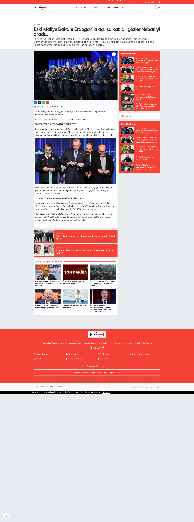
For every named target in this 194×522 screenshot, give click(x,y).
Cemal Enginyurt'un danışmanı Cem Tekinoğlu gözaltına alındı (47, 307)
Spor (123, 7)
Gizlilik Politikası (39, 386)
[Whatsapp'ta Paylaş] (43, 102)
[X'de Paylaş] (39, 102)
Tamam (106, 392)
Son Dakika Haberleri (75, 359)
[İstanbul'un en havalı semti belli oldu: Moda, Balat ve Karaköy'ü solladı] (103, 272)
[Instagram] (99, 347)
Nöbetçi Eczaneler (42, 354)
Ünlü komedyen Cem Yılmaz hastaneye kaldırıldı (73, 282)
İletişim (60, 386)
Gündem (79, 7)
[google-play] (102, 366)
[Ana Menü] (159, 7)
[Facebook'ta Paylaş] (35, 102)
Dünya (102, 7)
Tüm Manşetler (41, 359)
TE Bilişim (145, 387)
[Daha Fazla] (47, 102)
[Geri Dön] (6, 516)
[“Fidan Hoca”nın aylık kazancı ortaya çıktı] (75, 296)
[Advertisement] (139, 188)
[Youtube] (102, 347)
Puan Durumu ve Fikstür (140, 354)
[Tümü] (158, 116)
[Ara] (156, 7)
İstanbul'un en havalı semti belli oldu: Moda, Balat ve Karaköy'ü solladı (102, 283)
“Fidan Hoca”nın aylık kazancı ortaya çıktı (74, 307)
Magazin (116, 7)
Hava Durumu (73, 354)
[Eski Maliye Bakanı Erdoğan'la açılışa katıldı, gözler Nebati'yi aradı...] (76, 75)
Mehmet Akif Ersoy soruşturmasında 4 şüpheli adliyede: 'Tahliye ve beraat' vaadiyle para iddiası (101, 309)
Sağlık (109, 7)
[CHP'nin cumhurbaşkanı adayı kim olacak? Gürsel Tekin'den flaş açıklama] (48, 272)
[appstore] (91, 366)
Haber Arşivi (104, 359)
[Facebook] (91, 347)
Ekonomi (87, 7)
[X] (95, 347)
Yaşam (95, 7)
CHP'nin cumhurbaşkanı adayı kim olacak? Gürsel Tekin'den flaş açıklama (48, 283)
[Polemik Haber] (40, 7)
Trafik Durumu (105, 354)
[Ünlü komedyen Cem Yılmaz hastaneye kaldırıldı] (75, 272)
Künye (52, 386)
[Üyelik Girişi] (158, 2)
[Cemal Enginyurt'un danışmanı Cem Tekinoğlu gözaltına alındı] (48, 296)
